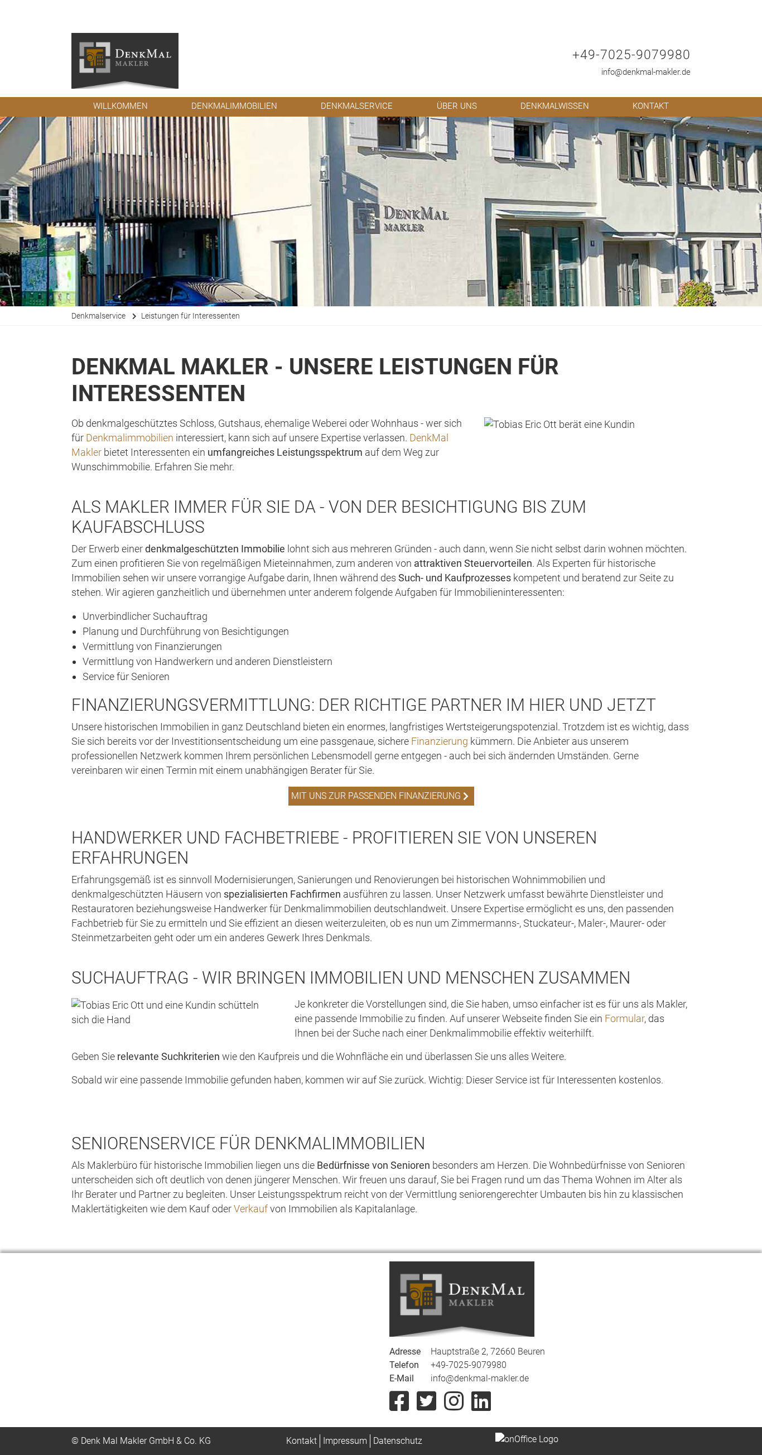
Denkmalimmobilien (234, 106)
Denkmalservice (357, 106)
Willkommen (120, 106)
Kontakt (651, 106)
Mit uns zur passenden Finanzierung (376, 796)
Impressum (345, 1440)
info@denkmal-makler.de (646, 72)
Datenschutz (397, 1440)
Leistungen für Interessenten (190, 315)
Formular (624, 1018)
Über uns (457, 106)
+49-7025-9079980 (631, 54)
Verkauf (251, 1209)
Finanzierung (439, 741)
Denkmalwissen (554, 106)
